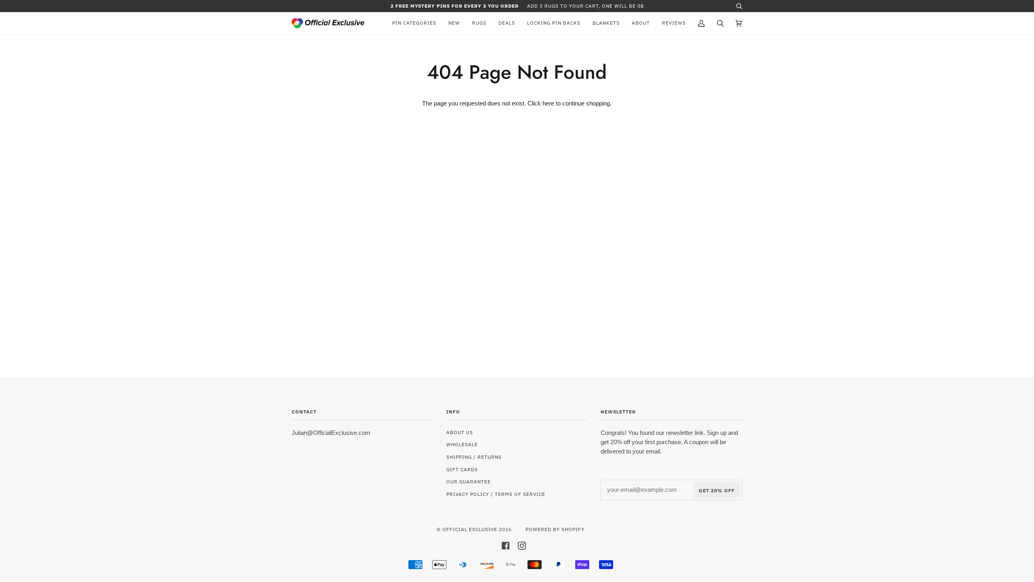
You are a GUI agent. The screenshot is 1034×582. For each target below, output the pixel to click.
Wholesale (462, 444)
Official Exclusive (469, 529)
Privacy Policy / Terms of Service (495, 494)
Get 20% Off (717, 490)
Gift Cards (462, 469)
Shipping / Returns (474, 456)
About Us (459, 432)
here (548, 103)
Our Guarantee (468, 481)
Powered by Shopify (554, 529)
